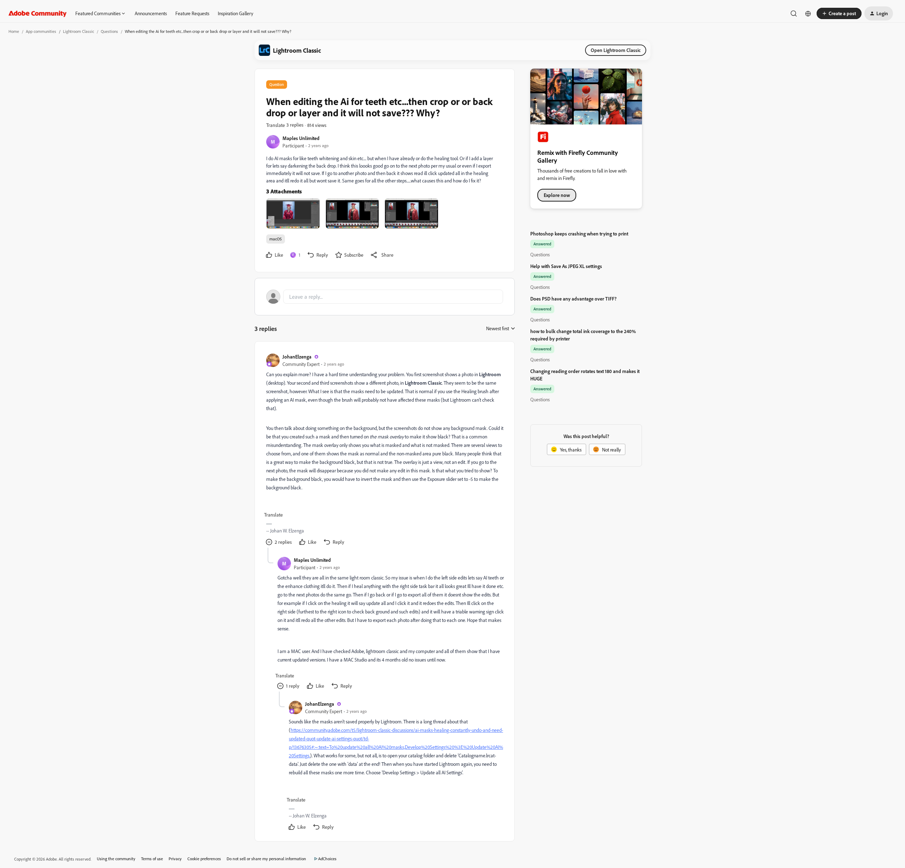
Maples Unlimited (301, 138)
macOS (275, 238)
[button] (839, 13)
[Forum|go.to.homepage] (37, 13)
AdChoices (327, 858)
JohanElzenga (296, 357)
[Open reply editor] (384, 296)
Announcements (151, 13)
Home (13, 31)
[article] (384, 450)
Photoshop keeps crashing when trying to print (579, 234)
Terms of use (152, 858)
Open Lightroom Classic (616, 50)
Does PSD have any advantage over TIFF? (573, 299)
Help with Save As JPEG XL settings (566, 266)
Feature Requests (192, 13)
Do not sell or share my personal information (266, 858)
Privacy (175, 858)
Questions (109, 31)
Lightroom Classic (78, 31)
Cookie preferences (204, 858)
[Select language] (808, 13)
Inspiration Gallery (235, 13)
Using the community (116, 858)
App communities (41, 31)
